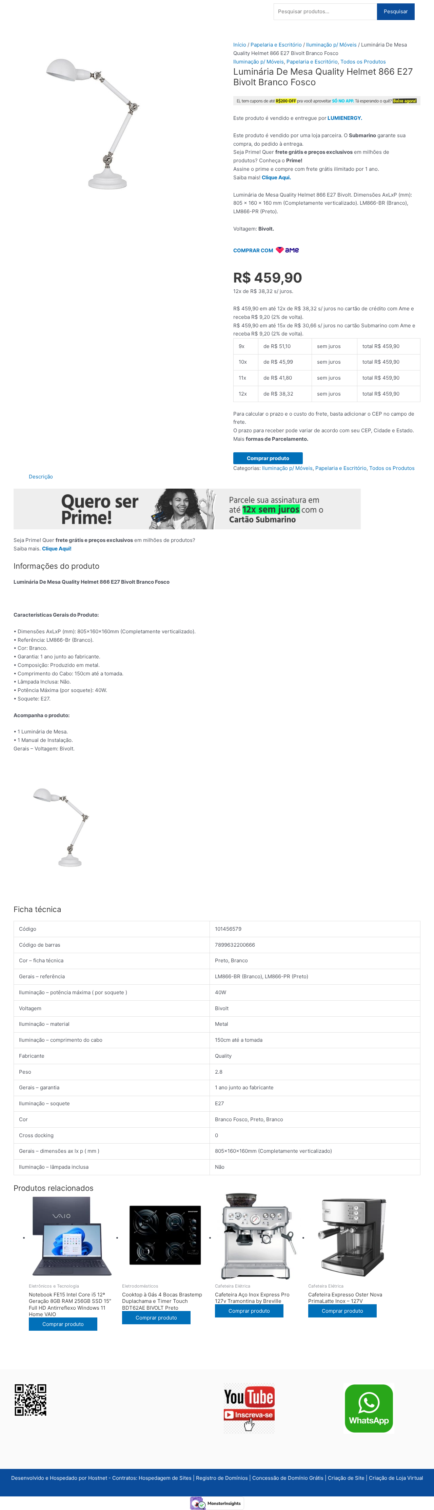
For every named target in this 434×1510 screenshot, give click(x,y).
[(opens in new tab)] (249, 1408)
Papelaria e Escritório (276, 44)
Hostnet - (100, 1478)
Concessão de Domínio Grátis (287, 1478)
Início (239, 44)
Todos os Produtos (363, 61)
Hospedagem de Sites (166, 1478)
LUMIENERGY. (345, 118)
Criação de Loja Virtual (396, 1478)
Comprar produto (268, 458)
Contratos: (125, 1478)
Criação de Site (346, 1478)
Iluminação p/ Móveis (331, 44)
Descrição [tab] (41, 476)
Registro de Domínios (222, 1478)
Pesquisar (396, 11)
